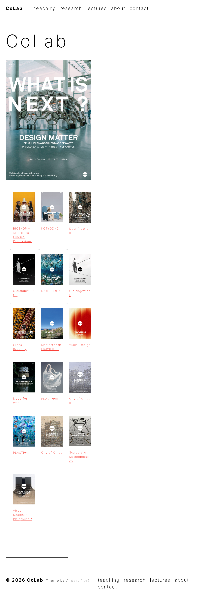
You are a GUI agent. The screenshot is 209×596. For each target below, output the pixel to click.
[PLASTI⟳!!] (24, 431)
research (71, 8)
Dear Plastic (50, 291)
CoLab (14, 8)
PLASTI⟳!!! (49, 398)
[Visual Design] (80, 323)
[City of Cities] (52, 431)
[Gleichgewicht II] (24, 269)
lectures (96, 8)
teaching (45, 8)
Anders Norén (79, 580)
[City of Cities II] (80, 377)
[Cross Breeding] (24, 323)
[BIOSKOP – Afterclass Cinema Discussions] (24, 207)
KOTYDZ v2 (50, 228)
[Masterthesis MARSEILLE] (52, 323)
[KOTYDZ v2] (52, 207)
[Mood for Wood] (24, 377)
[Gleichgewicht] (80, 269)
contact (139, 8)
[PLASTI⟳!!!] (52, 377)
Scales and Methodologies (79, 457)
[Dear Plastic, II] (80, 207)
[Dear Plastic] (52, 269)
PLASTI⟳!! (21, 452)
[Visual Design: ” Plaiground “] (24, 489)
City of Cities (51, 452)
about (118, 8)
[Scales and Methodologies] (80, 431)
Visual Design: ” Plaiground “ (22, 515)
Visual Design (80, 345)
